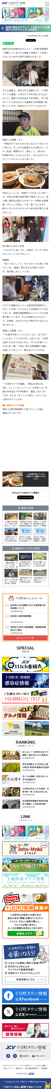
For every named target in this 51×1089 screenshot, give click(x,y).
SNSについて (8, 1068)
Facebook (8, 1056)
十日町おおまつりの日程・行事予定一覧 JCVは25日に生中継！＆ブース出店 (35, 791)
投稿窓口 (26, 1056)
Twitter (15, 1056)
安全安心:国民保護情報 (20, 616)
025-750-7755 (14, 413)
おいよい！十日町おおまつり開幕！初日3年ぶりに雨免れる (35, 754)
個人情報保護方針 (31, 1068)
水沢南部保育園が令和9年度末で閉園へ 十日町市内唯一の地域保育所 (35, 803)
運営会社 (19, 1068)
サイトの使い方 (25, 1065)
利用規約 (44, 1068)
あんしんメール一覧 (24, 637)
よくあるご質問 (40, 1065)
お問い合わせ (40, 1056)
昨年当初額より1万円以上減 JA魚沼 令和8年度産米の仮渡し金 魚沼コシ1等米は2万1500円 (35, 769)
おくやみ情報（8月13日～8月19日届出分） (35, 778)
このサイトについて (9, 1065)
